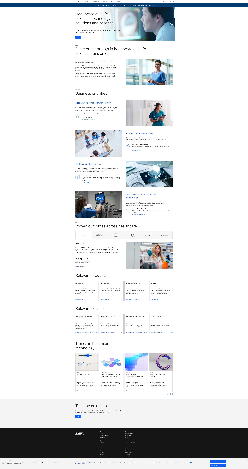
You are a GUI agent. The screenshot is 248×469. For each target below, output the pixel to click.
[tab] (83, 235)
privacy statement (81, 463)
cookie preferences (95, 462)
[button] (170, 1)
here (191, 462)
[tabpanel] (124, 254)
